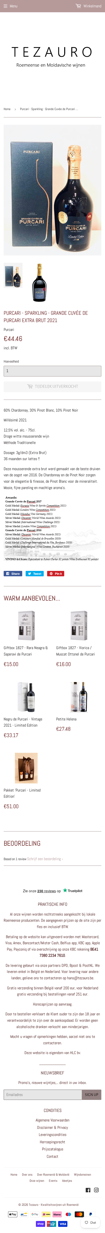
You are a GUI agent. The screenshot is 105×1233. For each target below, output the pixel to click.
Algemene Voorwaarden (52, 1120)
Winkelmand (92, 6)
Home (7, 109)
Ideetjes (67, 1181)
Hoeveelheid (11, 361)
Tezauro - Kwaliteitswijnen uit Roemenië (54, 1205)
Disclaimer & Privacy (52, 1127)
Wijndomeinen (82, 1174)
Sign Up (91, 1095)
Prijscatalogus (52, 1149)
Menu (13, 6)
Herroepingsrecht (52, 1142)
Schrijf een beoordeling (44, 858)
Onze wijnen (37, 1181)
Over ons (27, 1174)
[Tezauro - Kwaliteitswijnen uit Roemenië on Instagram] (96, 1190)
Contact (52, 1156)
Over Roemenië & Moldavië (53, 1174)
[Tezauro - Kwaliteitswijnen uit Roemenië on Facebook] (88, 1190)
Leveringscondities (52, 1134)
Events (53, 1181)
